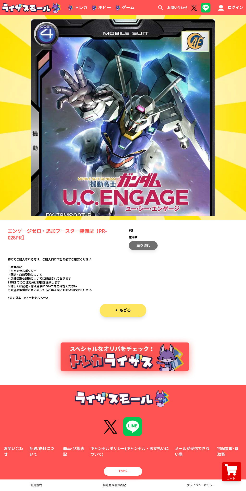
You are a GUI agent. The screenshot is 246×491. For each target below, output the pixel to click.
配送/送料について (42, 451)
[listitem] (123, 279)
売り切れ (143, 245)
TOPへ (123, 471)
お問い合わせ (177, 8)
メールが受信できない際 (192, 451)
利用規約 (36, 485)
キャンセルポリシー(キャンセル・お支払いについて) (129, 451)
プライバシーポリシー (201, 485)
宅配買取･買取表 (227, 451)
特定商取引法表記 (114, 485)
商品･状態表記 (73, 451)
